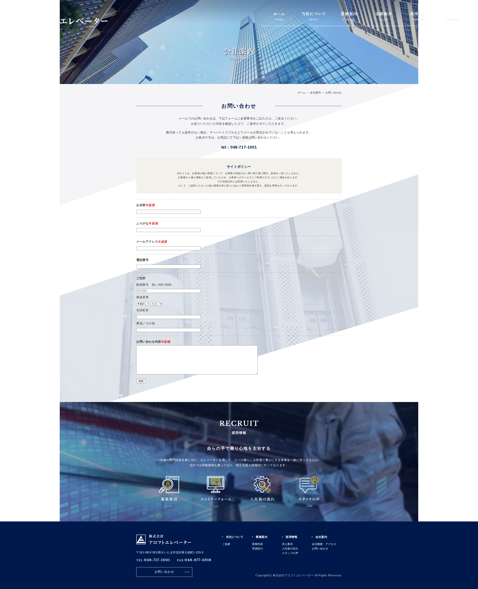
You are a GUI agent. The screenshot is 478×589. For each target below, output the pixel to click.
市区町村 (142, 310)
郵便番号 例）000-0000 (154, 284)
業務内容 (257, 544)
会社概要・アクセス (324, 544)
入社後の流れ (290, 548)
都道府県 (142, 297)
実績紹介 (257, 548)
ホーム (301, 92)
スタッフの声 (290, 552)
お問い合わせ (164, 571)
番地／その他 (145, 323)
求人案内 (287, 544)
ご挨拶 (226, 544)
